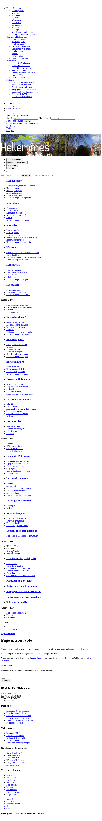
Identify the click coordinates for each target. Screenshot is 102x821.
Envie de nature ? (19, 44)
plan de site (65, 658)
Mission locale (12, 277)
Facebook (10, 126)
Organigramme (12, 468)
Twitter (9, 128)
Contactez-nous (12, 473)
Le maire (10, 483)
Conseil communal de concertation (20, 575)
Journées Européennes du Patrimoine (21, 409)
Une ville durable (13, 523)
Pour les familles (13, 230)
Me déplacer (17, 25)
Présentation (11, 563)
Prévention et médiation (16, 292)
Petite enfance (12, 210)
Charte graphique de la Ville (18, 471)
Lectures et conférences (16, 327)
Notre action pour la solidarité (18, 242)
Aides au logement (14, 193)
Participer (10, 80)
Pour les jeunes (12, 232)
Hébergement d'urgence (16, 240)
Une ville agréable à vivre (17, 525)
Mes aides (16, 15)
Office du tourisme (14, 446)
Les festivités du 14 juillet (17, 413)
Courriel (9, 118)
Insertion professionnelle (16, 272)
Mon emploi (17, 20)
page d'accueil (38, 658)
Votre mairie (11, 61)
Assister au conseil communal (24, 87)
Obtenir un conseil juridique (23, 73)
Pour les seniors (13, 235)
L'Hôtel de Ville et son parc (17, 461)
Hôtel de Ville (12, 546)
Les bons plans (18, 51)
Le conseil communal (21, 65)
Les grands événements (21, 49)
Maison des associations (16, 613)
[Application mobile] (8, 4)
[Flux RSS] (2, 4)
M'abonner (6, 681)
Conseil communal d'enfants (18, 568)
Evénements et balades (15, 369)
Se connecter (11, 106)
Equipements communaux (17, 464)
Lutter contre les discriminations (25, 92)
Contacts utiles (12, 255)
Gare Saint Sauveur (14, 448)
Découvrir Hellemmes (21, 46)
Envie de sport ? (18, 42)
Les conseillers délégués (16, 491)
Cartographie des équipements (19, 307)
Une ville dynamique (15, 521)
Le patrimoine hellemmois (17, 387)
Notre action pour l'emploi (17, 279)
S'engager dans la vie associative (25, 89)
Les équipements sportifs (16, 344)
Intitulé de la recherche (10, 175)
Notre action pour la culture (17, 334)
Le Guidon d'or (12, 416)
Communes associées (15, 466)
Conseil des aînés (13, 573)
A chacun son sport (14, 352)
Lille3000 (10, 404)
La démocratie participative (23, 82)
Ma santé (15, 18)
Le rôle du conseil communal (18, 495)
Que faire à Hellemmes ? (16, 37)
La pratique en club (14, 347)
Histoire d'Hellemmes (15, 384)
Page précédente (8, 633)
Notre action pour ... (20, 70)
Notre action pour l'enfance (17, 220)
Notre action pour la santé (17, 260)
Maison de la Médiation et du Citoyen (22, 237)
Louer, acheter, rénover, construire (20, 186)
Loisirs (9, 217)
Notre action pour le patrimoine (19, 394)
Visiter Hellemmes (14, 389)
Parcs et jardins (12, 367)
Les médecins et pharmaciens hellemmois (23, 257)
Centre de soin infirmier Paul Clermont (22, 252)
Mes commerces (18, 27)
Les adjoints (11, 486)
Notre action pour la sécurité (18, 294)
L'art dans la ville (13, 391)
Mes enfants (17, 13)
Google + (10, 130)
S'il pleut (10, 433)
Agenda (9, 444)
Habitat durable (12, 188)
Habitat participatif (14, 190)
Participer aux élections (21, 85)
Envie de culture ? (19, 39)
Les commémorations (15, 411)
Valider (27, 121)
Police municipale (13, 290)
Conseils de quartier (14, 566)
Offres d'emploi (12, 551)
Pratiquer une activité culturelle (19, 332)
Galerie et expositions (15, 322)
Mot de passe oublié (14, 121)
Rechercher (26, 175)
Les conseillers (12, 493)
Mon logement (18, 10)
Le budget (10, 506)
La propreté (16, 30)
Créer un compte (13, 108)
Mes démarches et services (17, 305)
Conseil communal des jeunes (18, 571)
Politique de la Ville (20, 94)
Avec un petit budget (15, 429)
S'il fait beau (11, 431)
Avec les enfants (13, 426)
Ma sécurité (16, 22)
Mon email (6, 675)
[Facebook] (5, 4)
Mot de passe (44, 118)
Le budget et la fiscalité (21, 68)
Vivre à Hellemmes (14, 8)
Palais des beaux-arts (15, 451)
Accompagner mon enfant (17, 215)
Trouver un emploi (14, 270)
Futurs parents (12, 208)
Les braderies (12, 406)
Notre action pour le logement (18, 198)
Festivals (10, 329)
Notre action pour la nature (17, 374)
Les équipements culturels (17, 325)
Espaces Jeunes (12, 275)
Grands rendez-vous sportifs (18, 354)
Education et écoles (14, 213)
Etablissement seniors (15, 195)
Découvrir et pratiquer (15, 371)
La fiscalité (11, 508)
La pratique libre (13, 349)
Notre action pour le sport (17, 356)
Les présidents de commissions (19, 488)
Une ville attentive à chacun (18, 518)
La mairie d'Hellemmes (21, 63)
